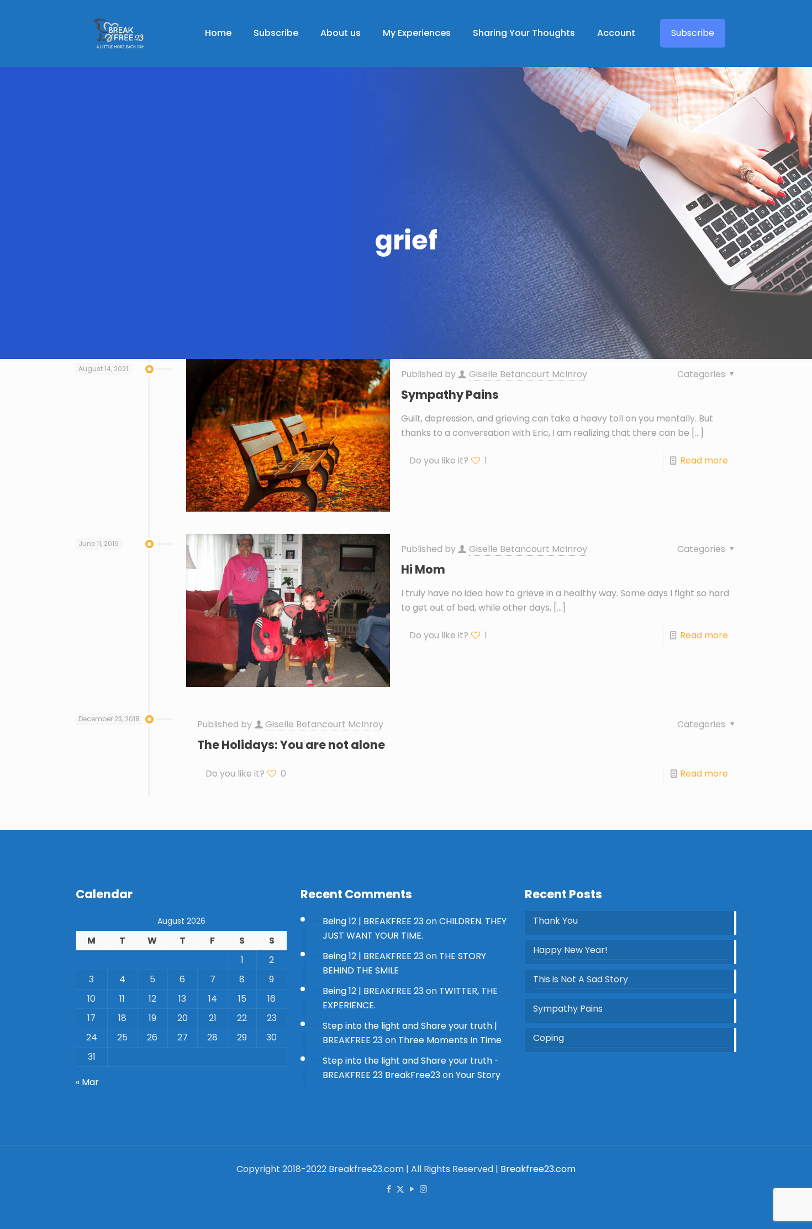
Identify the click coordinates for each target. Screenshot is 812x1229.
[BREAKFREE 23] (118, 33)
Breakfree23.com (538, 1169)
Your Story (478, 1075)
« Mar (87, 1082)
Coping (548, 1038)
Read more (704, 460)
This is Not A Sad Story (580, 979)
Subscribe (692, 33)
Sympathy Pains (450, 395)
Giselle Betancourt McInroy (528, 374)
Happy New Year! (570, 950)
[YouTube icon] (412, 1189)
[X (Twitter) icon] (400, 1189)
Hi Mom (423, 569)
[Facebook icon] (388, 1189)
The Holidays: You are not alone (291, 745)
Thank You (555, 920)
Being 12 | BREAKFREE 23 (373, 921)
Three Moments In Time (450, 1040)
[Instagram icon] (423, 1189)
